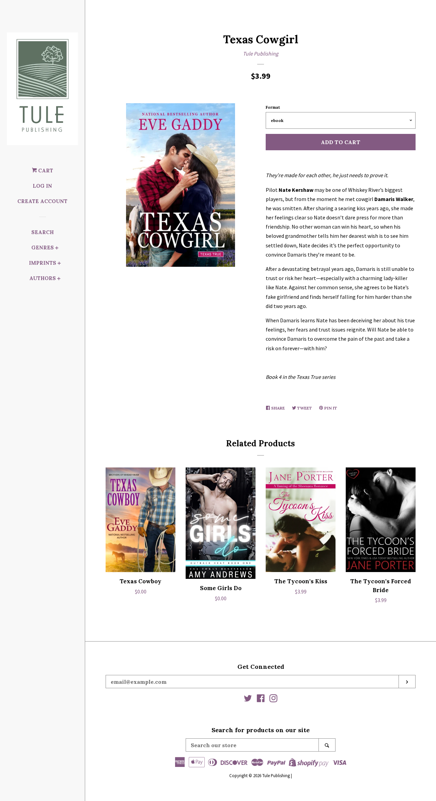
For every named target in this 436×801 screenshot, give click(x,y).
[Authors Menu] (59, 279)
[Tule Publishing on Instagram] (273, 699)
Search (42, 232)
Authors (42, 278)
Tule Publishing (260, 53)
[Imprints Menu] (59, 264)
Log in (42, 186)
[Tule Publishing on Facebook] (260, 699)
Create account (42, 201)
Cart (45, 170)
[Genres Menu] (57, 248)
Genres (42, 247)
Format (273, 107)
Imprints (42, 263)
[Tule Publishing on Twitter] (248, 699)
